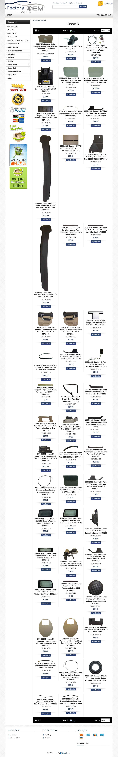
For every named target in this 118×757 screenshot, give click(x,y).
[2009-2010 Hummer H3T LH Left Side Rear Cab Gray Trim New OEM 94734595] (45, 225)
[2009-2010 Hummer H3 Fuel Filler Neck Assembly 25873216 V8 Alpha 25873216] (96, 349)
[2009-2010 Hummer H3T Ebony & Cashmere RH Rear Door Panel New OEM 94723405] (45, 312)
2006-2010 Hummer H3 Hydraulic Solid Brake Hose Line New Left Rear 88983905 (45, 702)
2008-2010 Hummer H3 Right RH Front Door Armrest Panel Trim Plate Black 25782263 (95, 392)
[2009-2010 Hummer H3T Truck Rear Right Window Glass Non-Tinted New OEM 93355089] (70, 68)
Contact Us (63, 3)
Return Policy (15, 738)
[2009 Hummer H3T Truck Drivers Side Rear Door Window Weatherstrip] (70, 385)
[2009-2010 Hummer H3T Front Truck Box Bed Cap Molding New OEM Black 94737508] (96, 225)
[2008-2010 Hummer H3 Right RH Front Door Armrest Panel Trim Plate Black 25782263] (96, 385)
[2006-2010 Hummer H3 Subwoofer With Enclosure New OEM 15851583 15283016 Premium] (45, 447)
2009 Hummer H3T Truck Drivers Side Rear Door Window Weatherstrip (70, 399)
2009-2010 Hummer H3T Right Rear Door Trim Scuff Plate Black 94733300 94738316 (95, 113)
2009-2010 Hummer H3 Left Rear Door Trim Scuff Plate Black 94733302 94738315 (70, 356)
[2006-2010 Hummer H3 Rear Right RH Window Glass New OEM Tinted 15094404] (70, 476)
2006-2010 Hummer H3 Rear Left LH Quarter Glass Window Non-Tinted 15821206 (45, 592)
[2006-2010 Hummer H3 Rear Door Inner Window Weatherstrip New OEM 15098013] (70, 581)
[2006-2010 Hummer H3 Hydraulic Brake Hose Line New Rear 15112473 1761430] (70, 696)
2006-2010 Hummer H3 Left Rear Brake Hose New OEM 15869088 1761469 (45, 665)
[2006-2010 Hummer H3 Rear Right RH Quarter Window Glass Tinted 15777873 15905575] (45, 510)
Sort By (97, 31)
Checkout (79, 3)
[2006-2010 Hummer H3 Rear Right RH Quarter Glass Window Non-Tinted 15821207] (70, 510)
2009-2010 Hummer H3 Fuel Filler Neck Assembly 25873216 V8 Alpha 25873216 (95, 364)
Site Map (48, 735)
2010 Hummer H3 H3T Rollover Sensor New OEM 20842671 (45, 89)
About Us (56, 3)
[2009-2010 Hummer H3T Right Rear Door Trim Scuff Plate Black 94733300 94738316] (96, 107)
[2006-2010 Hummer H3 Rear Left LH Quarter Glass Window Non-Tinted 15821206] (45, 581)
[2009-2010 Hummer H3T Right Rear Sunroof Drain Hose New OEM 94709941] (70, 107)
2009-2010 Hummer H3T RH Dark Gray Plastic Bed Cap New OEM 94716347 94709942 (95, 157)
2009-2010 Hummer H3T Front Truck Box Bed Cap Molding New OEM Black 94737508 (95, 230)
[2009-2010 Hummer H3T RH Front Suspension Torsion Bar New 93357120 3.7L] (70, 136)
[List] (39, 31)
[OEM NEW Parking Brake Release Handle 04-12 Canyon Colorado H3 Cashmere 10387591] (45, 36)
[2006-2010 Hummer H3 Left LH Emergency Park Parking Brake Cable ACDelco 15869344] (70, 661)
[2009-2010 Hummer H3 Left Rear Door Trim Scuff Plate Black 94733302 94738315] (70, 349)
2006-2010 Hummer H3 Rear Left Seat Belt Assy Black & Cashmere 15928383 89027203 (71, 563)
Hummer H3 (42, 20)
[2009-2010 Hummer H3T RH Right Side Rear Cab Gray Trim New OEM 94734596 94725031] (45, 136)
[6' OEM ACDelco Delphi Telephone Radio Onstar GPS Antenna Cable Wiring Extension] (96, 36)
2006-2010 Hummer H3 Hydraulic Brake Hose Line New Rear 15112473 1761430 (71, 701)
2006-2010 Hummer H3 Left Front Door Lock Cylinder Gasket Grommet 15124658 (95, 678)
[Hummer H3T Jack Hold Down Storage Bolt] (70, 36)
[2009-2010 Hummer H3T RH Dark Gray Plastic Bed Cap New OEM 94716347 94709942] (96, 136)
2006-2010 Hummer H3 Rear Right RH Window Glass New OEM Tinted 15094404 (70, 490)
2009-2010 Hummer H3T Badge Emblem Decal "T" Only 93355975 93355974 (96, 322)
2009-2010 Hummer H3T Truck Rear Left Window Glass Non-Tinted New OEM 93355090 (95, 80)
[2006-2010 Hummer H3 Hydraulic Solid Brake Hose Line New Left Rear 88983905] (45, 696)
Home (35, 20)
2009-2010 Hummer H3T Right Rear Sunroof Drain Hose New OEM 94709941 (70, 114)
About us (14, 735)
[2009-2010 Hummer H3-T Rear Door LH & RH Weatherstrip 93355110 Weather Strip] (45, 349)
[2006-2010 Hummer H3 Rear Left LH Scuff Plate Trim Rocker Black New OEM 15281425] (96, 549)
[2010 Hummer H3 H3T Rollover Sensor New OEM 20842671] (45, 68)
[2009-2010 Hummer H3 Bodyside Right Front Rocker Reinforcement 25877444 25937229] (45, 385)
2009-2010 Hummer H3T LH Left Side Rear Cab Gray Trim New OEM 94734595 (45, 294)
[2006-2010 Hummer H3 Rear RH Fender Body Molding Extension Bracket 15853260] (96, 510)
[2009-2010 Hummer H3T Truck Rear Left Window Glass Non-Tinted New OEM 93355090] (96, 68)
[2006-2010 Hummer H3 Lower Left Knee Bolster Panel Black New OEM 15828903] (96, 619)
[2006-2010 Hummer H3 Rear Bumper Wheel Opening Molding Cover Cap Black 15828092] (96, 581)
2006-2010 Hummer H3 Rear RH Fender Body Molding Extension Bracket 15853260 (96, 531)
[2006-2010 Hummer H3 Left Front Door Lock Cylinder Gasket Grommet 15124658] (96, 661)
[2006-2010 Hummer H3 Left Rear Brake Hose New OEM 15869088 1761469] (45, 661)
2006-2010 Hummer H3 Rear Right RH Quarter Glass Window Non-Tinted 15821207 (71, 520)
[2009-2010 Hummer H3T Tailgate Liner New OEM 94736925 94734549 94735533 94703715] (45, 107)
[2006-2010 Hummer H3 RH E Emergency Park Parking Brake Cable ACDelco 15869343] (45, 476)
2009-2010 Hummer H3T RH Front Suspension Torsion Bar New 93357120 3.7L (70, 148)
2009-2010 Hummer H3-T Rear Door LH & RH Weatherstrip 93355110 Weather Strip (45, 367)
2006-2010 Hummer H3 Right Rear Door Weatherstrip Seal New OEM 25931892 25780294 (70, 455)
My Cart (71, 3)
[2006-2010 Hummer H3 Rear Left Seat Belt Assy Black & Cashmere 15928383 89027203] (70, 549)
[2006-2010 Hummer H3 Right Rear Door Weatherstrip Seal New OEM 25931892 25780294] (70, 447)
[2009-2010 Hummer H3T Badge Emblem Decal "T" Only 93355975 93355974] (96, 312)
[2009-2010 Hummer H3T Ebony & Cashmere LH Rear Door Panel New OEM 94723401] (70, 312)
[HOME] (27, 6)
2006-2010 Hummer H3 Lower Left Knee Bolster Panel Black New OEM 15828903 (96, 630)
